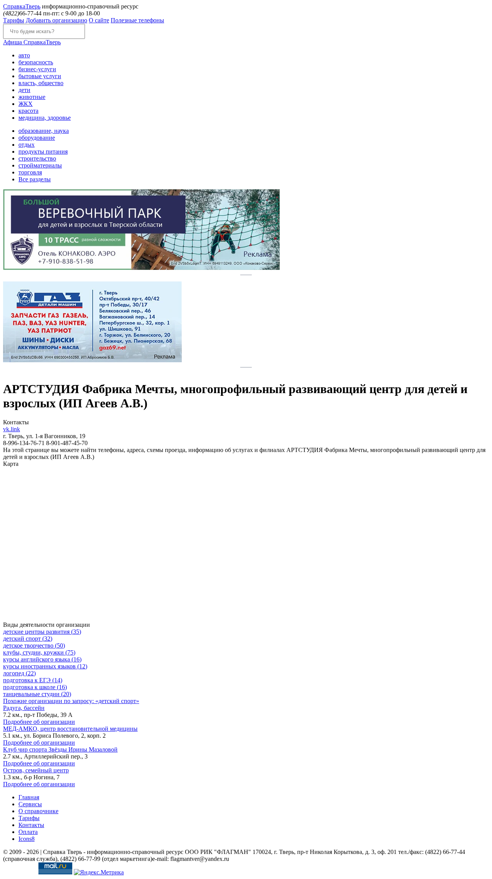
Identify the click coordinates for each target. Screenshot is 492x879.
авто (24, 55)
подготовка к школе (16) (35, 687)
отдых (26, 144)
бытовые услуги (39, 76)
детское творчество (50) (34, 645)
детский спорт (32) (27, 638)
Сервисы (30, 804)
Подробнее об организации (39, 721)
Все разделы (34, 179)
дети (24, 90)
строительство (37, 158)
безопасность (35, 62)
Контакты (31, 825)
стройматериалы (40, 165)
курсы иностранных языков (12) (45, 666)
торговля (30, 172)
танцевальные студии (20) (37, 694)
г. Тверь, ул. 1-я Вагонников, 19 (44, 436)
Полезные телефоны (137, 20)
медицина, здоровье (44, 117)
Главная (28, 797)
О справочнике (38, 811)
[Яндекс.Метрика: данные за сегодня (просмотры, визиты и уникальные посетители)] (99, 872)
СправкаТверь (32, 42)
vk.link (11, 429)
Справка (21, 6)
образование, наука (43, 130)
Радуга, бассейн (24, 708)
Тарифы (13, 20)
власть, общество (40, 83)
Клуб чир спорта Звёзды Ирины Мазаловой (60, 749)
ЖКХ (25, 103)
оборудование (36, 137)
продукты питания (43, 151)
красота (28, 110)
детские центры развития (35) (42, 631)
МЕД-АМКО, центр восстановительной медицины (70, 728)
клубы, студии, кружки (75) (39, 652)
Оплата (28, 832)
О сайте (99, 20)
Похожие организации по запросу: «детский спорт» (71, 701)
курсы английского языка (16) (42, 659)
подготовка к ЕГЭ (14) (32, 680)
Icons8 (26, 838)
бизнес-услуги (37, 69)
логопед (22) (19, 673)
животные (31, 97)
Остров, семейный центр (36, 770)
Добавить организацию (56, 20)
